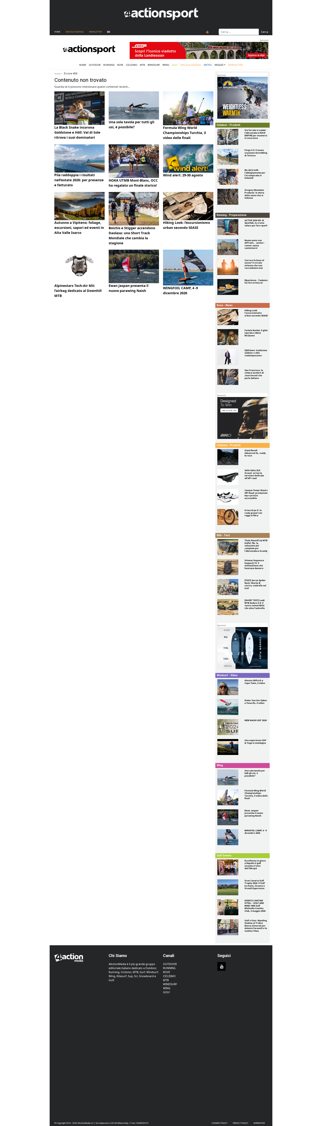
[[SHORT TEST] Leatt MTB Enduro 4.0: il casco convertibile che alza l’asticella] (228, 607)
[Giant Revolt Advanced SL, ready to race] (228, 457)
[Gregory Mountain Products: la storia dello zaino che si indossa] (228, 197)
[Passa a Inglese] (108, 32)
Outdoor (95, 64)
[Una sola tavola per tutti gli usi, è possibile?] (228, 777)
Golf (166, 992)
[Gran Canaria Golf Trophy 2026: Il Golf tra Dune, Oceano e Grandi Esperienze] (228, 887)
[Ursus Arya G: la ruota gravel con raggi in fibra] (228, 517)
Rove (120, 64)
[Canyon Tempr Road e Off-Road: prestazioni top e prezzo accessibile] (228, 497)
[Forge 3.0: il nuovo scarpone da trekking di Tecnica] (228, 157)
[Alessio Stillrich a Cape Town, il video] (228, 687)
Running (109, 64)
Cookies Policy (219, 1123)
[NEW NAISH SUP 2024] (228, 727)
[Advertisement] (79, 1055)
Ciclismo (131, 64)
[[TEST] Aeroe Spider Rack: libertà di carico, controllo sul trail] (228, 587)
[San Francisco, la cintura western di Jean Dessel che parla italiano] (228, 377)
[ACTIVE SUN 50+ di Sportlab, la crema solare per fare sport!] (228, 227)
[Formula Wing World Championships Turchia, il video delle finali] (228, 797)
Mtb (142, 64)
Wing (166, 64)
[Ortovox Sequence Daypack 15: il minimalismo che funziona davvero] (228, 567)
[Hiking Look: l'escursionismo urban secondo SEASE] (228, 317)
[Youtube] (207, 32)
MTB (166, 980)
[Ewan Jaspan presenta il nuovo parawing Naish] (228, 817)
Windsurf (154, 64)
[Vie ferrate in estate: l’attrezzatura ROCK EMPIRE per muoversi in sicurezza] (228, 137)
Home (57, 31)
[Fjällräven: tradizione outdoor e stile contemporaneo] (228, 357)
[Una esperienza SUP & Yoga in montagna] (228, 747)
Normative (259, 1123)
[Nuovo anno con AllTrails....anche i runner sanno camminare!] (228, 247)
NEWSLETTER (95, 31)
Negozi (218, 64)
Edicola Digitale (75, 31)
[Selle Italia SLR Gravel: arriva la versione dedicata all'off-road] (228, 477)
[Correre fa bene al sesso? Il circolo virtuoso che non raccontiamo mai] (228, 267)
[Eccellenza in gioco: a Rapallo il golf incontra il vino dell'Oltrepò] (228, 867)
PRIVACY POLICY (240, 1123)
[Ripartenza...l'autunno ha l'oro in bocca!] (228, 287)
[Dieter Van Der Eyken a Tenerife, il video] (228, 707)
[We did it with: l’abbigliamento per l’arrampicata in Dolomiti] (228, 177)
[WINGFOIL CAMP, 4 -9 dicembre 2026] (228, 837)
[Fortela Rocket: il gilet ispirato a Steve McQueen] (228, 337)
